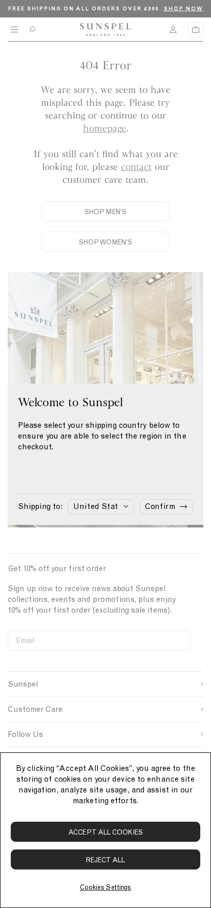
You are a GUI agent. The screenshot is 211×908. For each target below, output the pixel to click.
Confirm (160, 506)
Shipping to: (40, 506)
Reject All (105, 860)
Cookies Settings (105, 887)
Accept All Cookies (105, 832)
